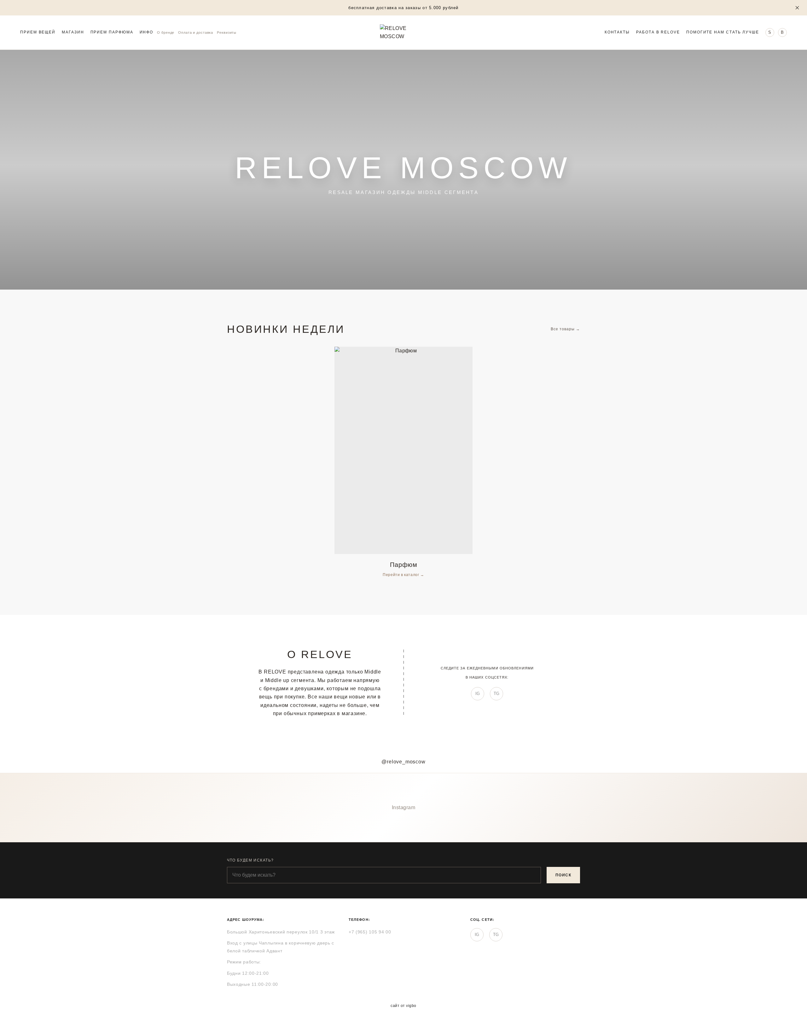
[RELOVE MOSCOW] (403, 32)
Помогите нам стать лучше (722, 32)
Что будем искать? (250, 860)
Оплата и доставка (195, 32)
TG (496, 693)
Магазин (73, 32)
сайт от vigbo (403, 1005)
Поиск (563, 875)
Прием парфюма (111, 32)
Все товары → (565, 329)
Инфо (147, 32)
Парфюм (403, 564)
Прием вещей (37, 32)
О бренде (165, 32)
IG (477, 693)
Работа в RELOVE (658, 32)
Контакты (617, 32)
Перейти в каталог (401, 575)
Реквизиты (226, 32)
